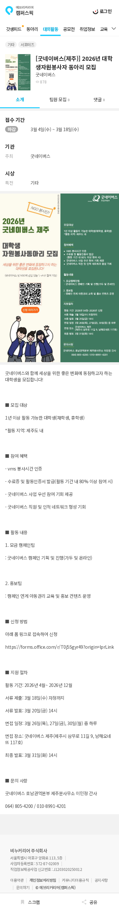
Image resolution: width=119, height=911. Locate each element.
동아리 (32, 29)
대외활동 (50, 29)
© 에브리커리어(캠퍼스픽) (55, 887)
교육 (104, 29)
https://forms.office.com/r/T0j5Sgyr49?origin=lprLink (59, 647)
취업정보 (87, 29)
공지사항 (101, 880)
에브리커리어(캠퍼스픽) (19, 10)
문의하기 (23, 887)
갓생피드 (13, 29)
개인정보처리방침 (43, 880)
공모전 (69, 29)
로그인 (104, 11)
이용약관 (16, 880)
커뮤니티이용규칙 (75, 880)
